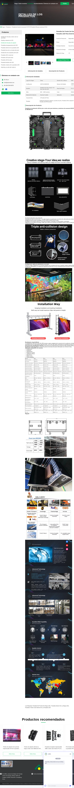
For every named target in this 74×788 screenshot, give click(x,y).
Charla (65, 3)
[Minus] (70, 754)
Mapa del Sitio (5, 783)
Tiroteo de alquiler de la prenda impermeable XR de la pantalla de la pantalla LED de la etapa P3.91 (12, 748)
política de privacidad (15, 783)
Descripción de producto (56, 71)
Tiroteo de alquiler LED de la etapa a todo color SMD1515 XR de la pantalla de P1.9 (32, 748)
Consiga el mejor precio (63, 60)
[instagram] (67, 549)
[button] (9, 738)
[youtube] (67, 545)
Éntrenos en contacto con (51, 3)
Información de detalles (35, 71)
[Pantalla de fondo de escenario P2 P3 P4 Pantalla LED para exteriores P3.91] (39, 44)
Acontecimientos (38, 3)
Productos (30, 3)
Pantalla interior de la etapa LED (60, 705)
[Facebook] (67, 541)
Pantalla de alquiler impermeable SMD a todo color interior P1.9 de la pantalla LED (53, 748)
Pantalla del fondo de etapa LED (41, 705)
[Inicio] (4, 3)
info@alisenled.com (9, 82)
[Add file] (45, 785)
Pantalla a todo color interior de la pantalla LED (38, 707)
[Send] (70, 785)
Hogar (16, 3)
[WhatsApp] (3, 89)
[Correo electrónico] (6, 89)
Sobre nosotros (22, 3)
